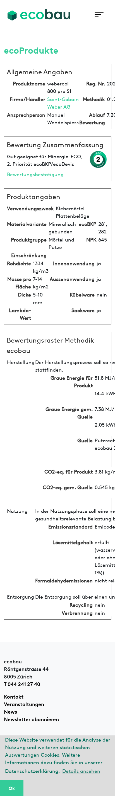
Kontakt (13, 696)
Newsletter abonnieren (31, 718)
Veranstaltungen (24, 703)
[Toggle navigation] (98, 15)
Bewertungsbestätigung (35, 173)
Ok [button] (12, 788)
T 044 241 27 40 (22, 683)
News (10, 711)
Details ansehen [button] (81, 770)
